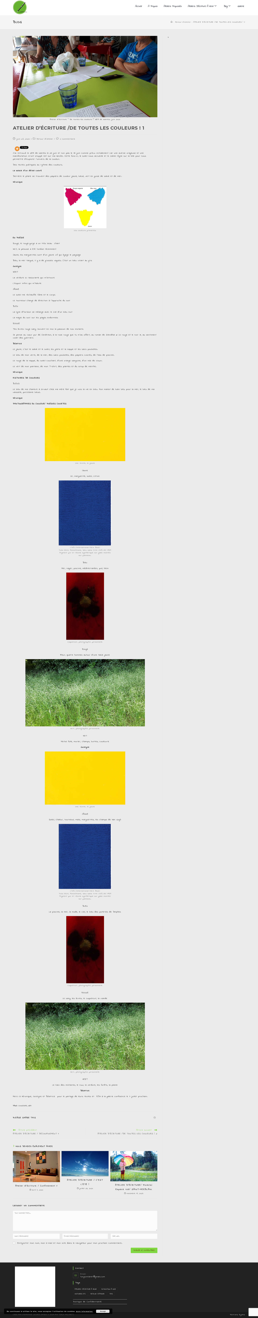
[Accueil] (172, 22)
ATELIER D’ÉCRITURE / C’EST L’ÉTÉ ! (85, 1182)
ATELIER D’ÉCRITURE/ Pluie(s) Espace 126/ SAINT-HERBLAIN (133, 1187)
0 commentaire (67, 139)
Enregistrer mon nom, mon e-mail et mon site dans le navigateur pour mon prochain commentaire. (69, 1243)
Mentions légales (237, 1315)
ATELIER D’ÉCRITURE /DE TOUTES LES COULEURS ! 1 (219, 22)
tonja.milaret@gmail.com (92, 1276)
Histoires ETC (80, 1294)
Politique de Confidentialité (87, 1301)
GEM (30, 1106)
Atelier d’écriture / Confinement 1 (36, 1185)
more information (84, 1311)
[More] (17, 148)
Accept (103, 1311)
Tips (111, 1294)
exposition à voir (109, 1289)
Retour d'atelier (45, 139)
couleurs (23, 1106)
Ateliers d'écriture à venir (86, 1289)
